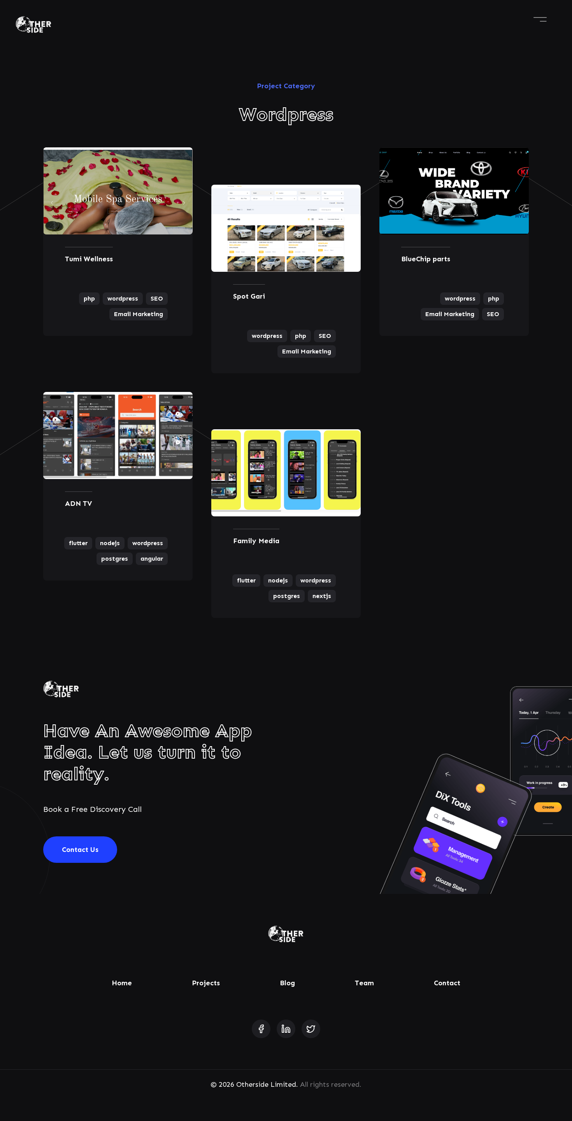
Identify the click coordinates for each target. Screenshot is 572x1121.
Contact (447, 983)
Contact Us (80, 849)
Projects (206, 983)
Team (364, 983)
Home (122, 983)
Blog (287, 983)
